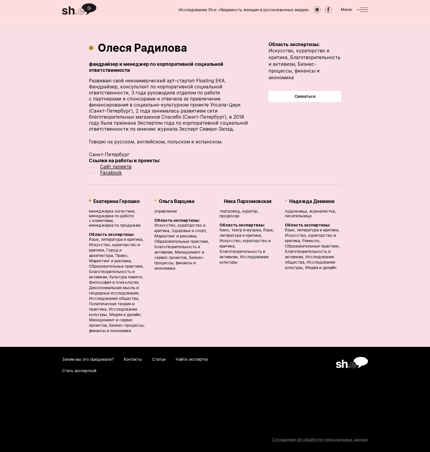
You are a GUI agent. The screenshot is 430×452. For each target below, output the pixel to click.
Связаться (305, 96)
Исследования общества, (114, 298)
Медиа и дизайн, (125, 314)
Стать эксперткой (79, 370)
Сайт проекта (115, 166)
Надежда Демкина (311, 201)
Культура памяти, (126, 277)
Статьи (159, 359)
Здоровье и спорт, (189, 230)
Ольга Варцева (176, 201)
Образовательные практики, (116, 266)
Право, (121, 255)
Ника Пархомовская (247, 201)
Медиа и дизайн (320, 267)
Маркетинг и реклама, (110, 260)
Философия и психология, (114, 282)
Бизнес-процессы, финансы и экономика (294, 70)
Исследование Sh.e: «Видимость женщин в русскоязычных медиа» (243, 9)
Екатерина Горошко (116, 201)
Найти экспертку (192, 359)
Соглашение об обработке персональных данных (320, 439)
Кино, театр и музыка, (240, 230)
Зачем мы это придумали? (88, 359)
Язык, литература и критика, (116, 239)
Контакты (133, 359)
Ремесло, (311, 240)
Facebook (111, 172)
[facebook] (328, 9)
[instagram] (317, 9)
